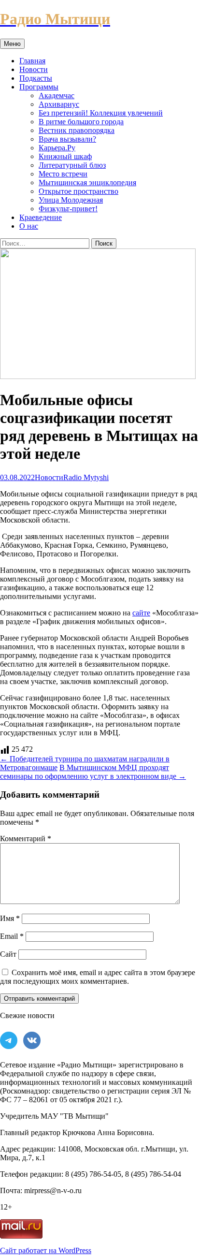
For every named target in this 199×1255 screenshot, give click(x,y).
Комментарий (25, 838)
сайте (141, 613)
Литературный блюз (72, 165)
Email (12, 936)
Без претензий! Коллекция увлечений (101, 113)
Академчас (56, 95)
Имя (10, 918)
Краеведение (40, 217)
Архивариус (59, 104)
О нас (28, 226)
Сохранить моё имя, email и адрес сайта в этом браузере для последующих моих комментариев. (97, 976)
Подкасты (35, 78)
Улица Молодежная (71, 200)
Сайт (8, 954)
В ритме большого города (81, 121)
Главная (32, 61)
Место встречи (63, 174)
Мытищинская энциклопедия (87, 182)
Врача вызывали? (67, 139)
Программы (38, 87)
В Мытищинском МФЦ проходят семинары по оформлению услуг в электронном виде (93, 771)
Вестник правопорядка (76, 130)
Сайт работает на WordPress (45, 1250)
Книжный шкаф (65, 156)
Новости (33, 69)
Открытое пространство (78, 191)
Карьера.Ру (57, 148)
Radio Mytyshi (86, 477)
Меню (12, 43)
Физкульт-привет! (68, 208)
